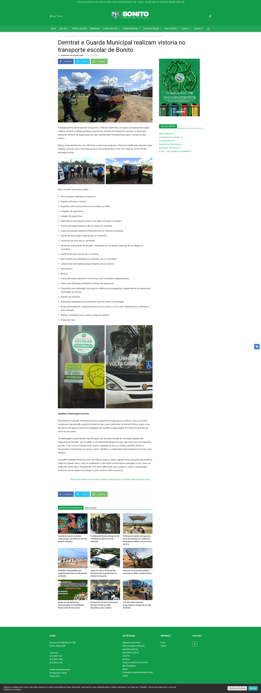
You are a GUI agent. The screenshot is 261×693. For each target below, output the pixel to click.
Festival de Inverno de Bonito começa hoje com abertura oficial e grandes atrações (72, 538)
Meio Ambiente (129, 666)
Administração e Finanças (133, 646)
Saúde (125, 676)
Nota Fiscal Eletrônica (169, 144)
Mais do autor (91, 508)
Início (60, 36)
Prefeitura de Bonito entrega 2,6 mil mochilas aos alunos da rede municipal (104, 538)
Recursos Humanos (168, 147)
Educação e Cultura (130, 652)
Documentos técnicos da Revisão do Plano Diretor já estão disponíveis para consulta (104, 605)
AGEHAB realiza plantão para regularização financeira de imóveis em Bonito (72, 573)
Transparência (166, 140)
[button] (208, 28)
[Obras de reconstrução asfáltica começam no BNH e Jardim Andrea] (138, 558)
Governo (126, 659)
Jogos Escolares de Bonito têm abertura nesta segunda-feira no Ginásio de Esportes (103, 573)
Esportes (126, 656)
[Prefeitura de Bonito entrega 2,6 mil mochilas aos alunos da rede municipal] (105, 523)
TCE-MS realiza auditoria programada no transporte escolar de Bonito (137, 605)
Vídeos (163, 646)
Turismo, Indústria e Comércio (135, 662)
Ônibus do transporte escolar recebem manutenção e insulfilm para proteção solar (110, 479)
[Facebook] (210, 16)
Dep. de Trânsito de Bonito (89, 36)
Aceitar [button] (253, 688)
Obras (125, 669)
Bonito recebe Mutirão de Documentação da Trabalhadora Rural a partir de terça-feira (71, 605)
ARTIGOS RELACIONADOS (71, 508)
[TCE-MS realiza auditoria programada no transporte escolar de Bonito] (138, 590)
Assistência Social (130, 649)
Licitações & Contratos (170, 137)
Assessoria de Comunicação (72, 55)
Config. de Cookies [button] (237, 688)
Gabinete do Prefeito (131, 643)
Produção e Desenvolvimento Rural (137, 672)
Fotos (163, 643)
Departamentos (71, 36)
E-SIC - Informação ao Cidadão (174, 151)
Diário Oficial (165, 133)
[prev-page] (59, 613)
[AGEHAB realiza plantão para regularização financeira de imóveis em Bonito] (73, 558)
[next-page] (64, 613)
